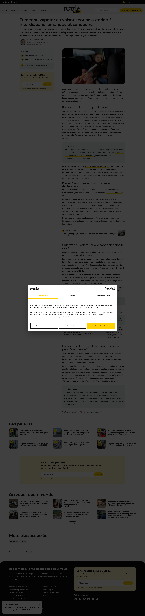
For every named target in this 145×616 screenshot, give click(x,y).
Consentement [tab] (43, 295)
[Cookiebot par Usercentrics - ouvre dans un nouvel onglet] (106, 288)
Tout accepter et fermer (101, 326)
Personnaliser (71, 326)
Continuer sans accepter (44, 326)
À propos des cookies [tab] (102, 295)
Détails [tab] (72, 295)
